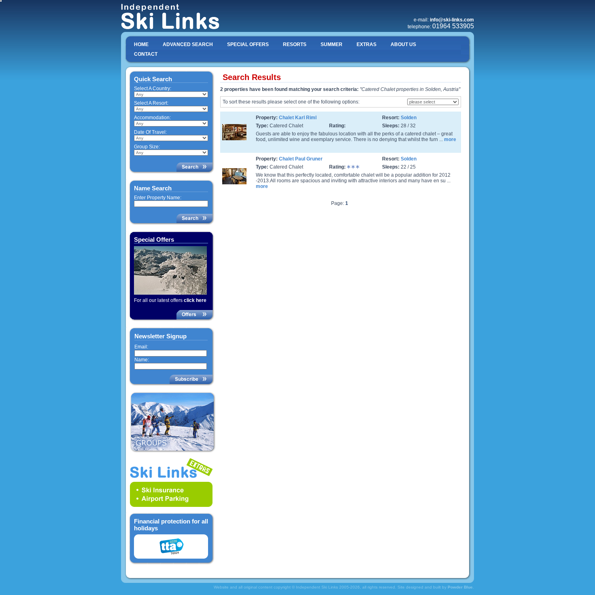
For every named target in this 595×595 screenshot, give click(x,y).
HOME (141, 44)
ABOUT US (403, 44)
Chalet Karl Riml (298, 117)
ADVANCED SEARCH (188, 44)
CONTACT (145, 54)
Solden (408, 117)
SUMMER (331, 44)
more (450, 139)
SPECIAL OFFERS (248, 44)
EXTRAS (366, 44)
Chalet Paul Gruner (301, 159)
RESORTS (294, 44)
